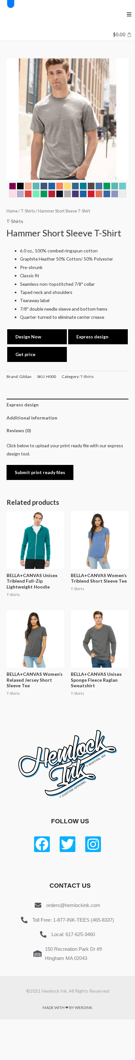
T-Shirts (28, 211)
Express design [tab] (23, 404)
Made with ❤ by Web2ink (67, 1007)
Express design (92, 336)
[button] (129, 14)
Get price (25, 354)
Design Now (28, 336)
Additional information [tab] (32, 417)
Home (12, 211)
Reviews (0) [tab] (19, 430)
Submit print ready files (40, 472)
